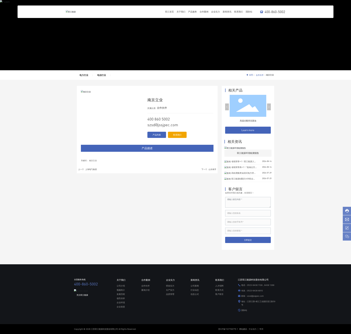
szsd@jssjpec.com (162, 124)
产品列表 (157, 135)
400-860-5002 (275, 12)
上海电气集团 (91, 169)
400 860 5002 (158, 119)
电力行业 (84, 75)
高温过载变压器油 (248, 120)
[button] (227, 106)
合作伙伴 (260, 75)
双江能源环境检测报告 (248, 153)
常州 (261, 329)
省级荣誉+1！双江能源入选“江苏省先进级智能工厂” (240, 163)
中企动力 (253, 329)
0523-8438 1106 (255, 285)
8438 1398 (269, 285)
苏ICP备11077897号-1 (228, 329)
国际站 (244, 310)
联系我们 (177, 135)
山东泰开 (212, 169)
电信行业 (101, 75)
